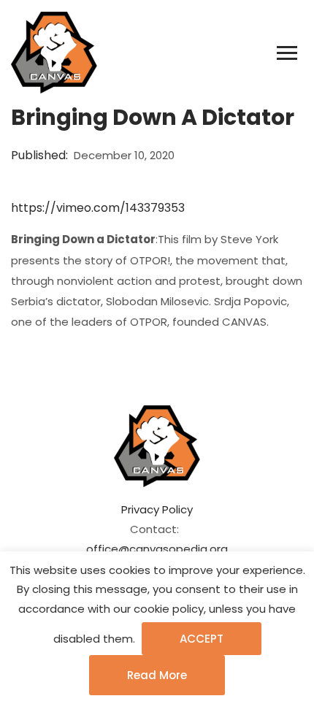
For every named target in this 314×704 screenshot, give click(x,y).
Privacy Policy (157, 509)
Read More (157, 675)
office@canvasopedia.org (157, 548)
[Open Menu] (287, 53)
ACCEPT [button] (201, 638)
